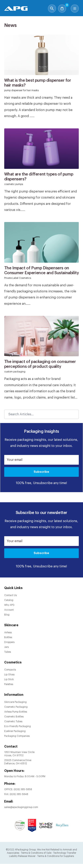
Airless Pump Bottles (15, 712)
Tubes (7, 652)
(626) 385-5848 (19, 794)
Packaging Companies (17, 736)
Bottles (8, 637)
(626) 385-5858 (23, 789)
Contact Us (10, 595)
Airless (8, 632)
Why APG (9, 605)
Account (9, 610)
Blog (6, 614)
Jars (6, 647)
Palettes (8, 684)
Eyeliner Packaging (15, 731)
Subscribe (41, 471)
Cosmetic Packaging (16, 707)
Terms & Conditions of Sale (36, 853)
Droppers (9, 642)
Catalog (8, 600)
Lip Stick (9, 679)
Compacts (10, 669)
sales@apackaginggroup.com (21, 807)
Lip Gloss (9, 674)
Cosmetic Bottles (14, 716)
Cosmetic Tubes (13, 721)
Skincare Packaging (15, 702)
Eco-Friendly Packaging (17, 726)
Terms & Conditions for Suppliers (55, 856)
